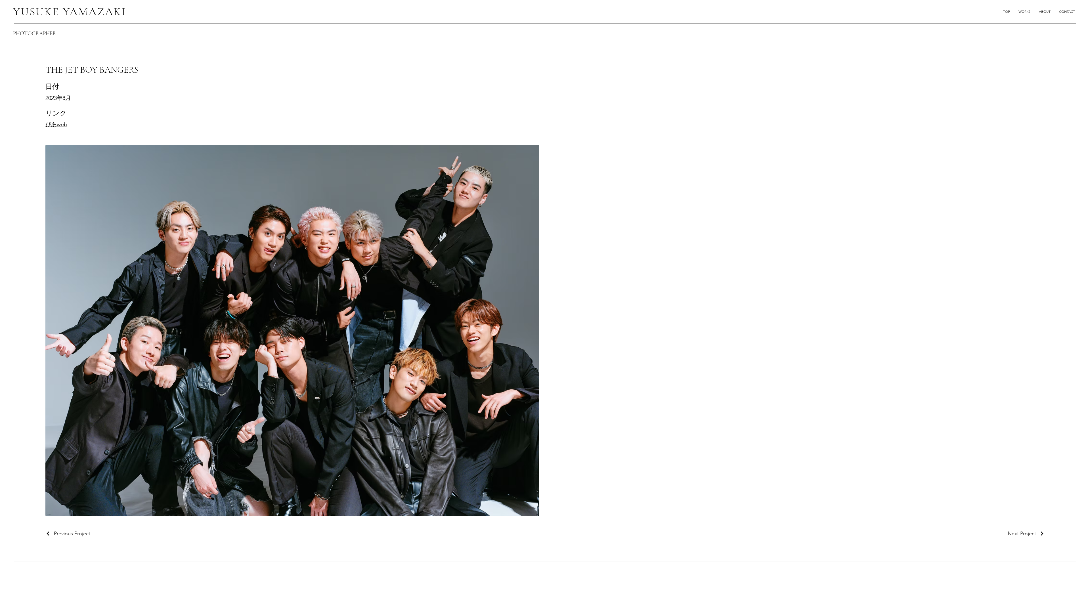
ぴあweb (56, 124)
